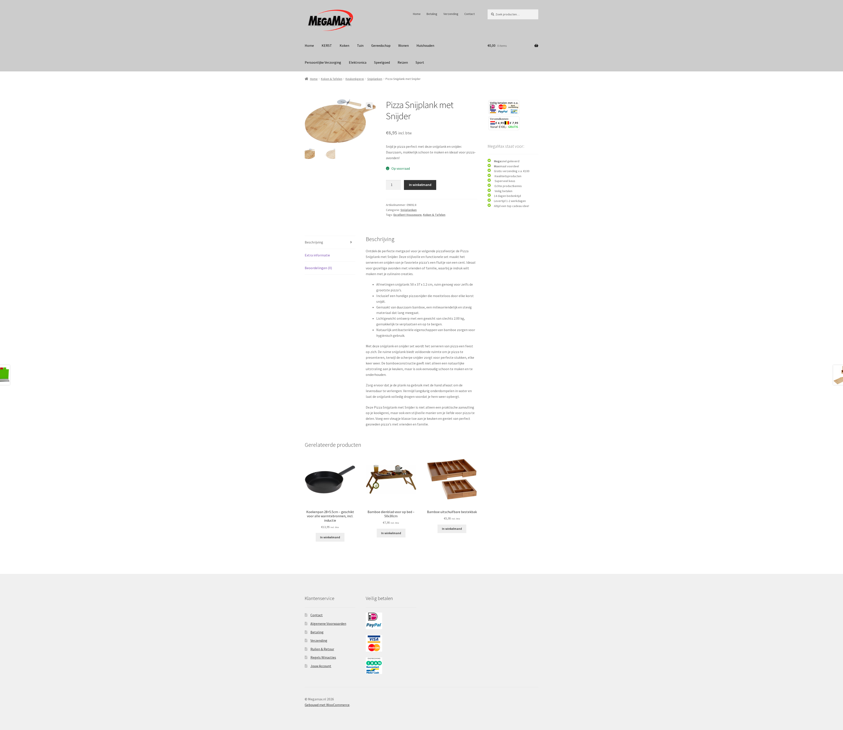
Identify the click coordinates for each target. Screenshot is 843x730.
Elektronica (357, 62)
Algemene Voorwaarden (328, 623)
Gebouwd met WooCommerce (327, 705)
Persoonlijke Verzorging (323, 62)
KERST (327, 45)
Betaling (432, 14)
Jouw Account (320, 666)
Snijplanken (374, 79)
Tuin (360, 45)
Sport (420, 62)
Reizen (403, 62)
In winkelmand (420, 184)
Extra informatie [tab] (317, 255)
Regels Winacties (323, 657)
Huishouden (425, 45)
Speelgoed (382, 62)
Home (417, 14)
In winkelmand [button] (330, 537)
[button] (369, 105)
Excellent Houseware (407, 215)
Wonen (403, 45)
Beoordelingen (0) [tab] (318, 268)
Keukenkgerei (355, 79)
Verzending (450, 14)
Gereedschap (381, 45)
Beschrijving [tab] (314, 242)
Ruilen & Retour (322, 649)
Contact (469, 14)
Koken (344, 45)
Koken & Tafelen (331, 79)
